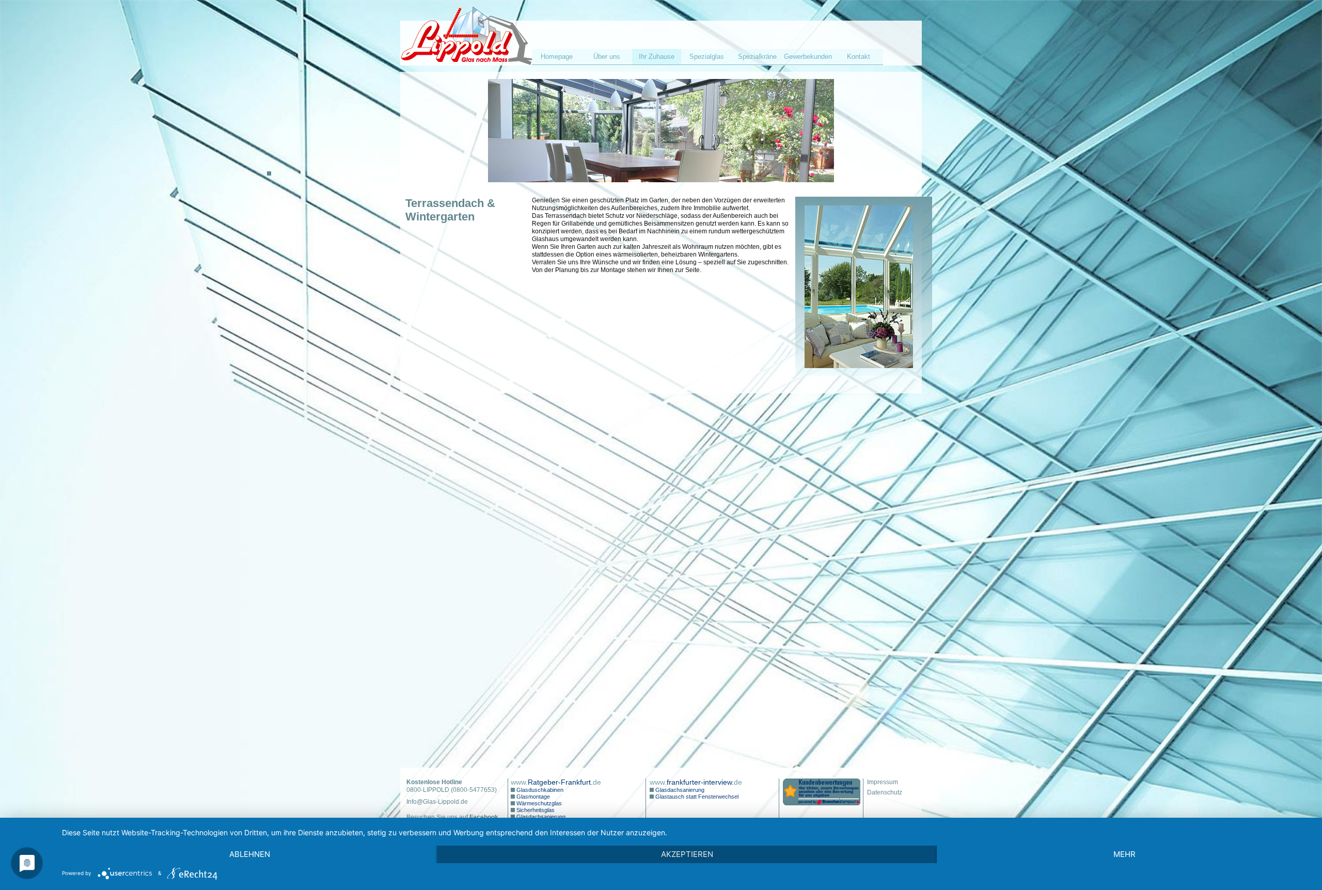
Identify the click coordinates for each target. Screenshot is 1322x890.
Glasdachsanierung (540, 817)
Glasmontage (532, 796)
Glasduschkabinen (539, 790)
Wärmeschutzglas (538, 803)
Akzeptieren (687, 854)
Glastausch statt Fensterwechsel (696, 796)
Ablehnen (249, 854)
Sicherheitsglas (535, 810)
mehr (1124, 854)
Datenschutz (884, 792)
